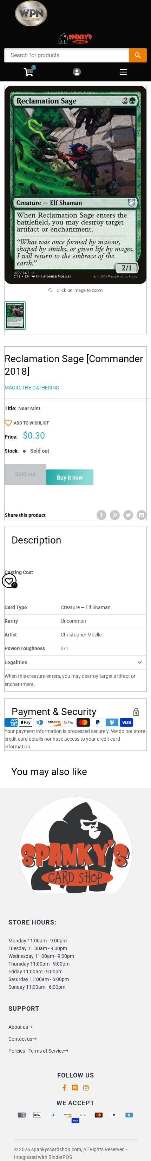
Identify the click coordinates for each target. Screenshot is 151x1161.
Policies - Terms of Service (36, 1051)
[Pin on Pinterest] (115, 515)
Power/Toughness (25, 648)
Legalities (16, 662)
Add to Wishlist (31, 423)
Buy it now (70, 477)
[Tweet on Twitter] (128, 515)
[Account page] (77, 72)
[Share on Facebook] (101, 515)
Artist (11, 635)
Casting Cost (19, 572)
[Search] (138, 55)
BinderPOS (60, 1157)
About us (18, 1027)
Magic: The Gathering (32, 388)
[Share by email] (141, 515)
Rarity (11, 621)
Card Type (16, 607)
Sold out (25, 474)
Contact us (20, 1039)
